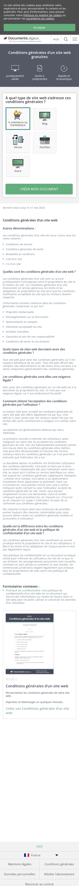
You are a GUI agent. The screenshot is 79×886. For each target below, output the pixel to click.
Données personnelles (19, 874)
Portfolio (45, 147)
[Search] (65, 39)
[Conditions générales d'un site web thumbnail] (29, 644)
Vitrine (18, 147)
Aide (56, 39)
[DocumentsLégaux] (21, 38)
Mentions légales (19, 864)
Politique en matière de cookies (42, 15)
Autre (18, 171)
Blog (44, 123)
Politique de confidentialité (23, 590)
